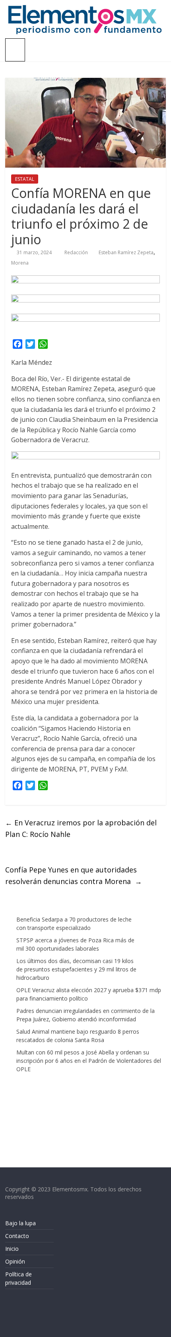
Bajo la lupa (20, 1223)
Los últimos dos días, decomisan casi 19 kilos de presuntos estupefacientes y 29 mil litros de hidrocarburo (76, 969)
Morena (20, 262)
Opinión (15, 1261)
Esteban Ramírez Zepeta (126, 252)
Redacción (76, 252)
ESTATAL (24, 179)
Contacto (17, 1236)
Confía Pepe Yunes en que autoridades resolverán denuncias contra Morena (73, 875)
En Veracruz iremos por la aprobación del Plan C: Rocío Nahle (81, 828)
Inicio (12, 1248)
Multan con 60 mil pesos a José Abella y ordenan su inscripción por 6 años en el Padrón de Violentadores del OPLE (88, 1060)
